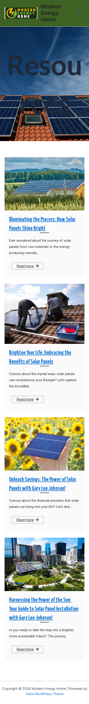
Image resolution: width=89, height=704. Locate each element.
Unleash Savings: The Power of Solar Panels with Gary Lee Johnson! (42, 484)
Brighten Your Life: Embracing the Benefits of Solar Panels (40, 357)
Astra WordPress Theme (44, 694)
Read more (25, 266)
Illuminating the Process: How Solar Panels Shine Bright (42, 224)
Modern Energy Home (51, 13)
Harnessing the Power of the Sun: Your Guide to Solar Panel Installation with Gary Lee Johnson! (43, 609)
